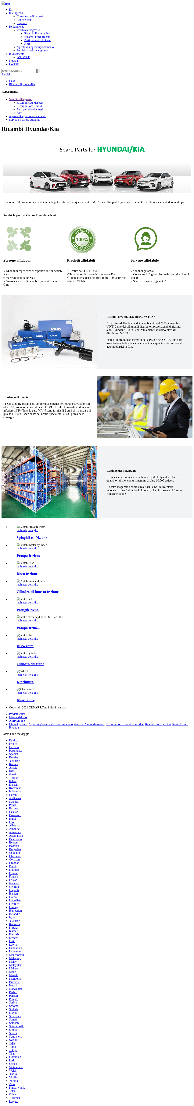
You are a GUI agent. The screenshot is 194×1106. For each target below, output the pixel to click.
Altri (27, 43)
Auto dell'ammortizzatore (89, 724)
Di (10, 9)
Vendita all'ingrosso (28, 30)
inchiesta (22, 530)
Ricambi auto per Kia (158, 724)
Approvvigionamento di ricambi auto (51, 724)
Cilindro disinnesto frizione (38, 592)
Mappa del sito (18, 717)
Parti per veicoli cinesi (37, 40)
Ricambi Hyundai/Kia (37, 33)
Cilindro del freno (30, 664)
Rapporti (22, 23)
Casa (12, 80)
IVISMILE (23, 57)
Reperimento (16, 26)
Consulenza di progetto (30, 16)
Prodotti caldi (17, 713)
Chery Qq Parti (18, 724)
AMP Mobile (17, 720)
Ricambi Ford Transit (37, 36)
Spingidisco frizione (32, 538)
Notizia (13, 60)
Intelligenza (16, 13)
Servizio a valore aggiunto (32, 50)
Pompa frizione (28, 556)
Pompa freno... (28, 628)
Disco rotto (25, 646)
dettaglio (33, 530)
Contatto (14, 64)
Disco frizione (27, 574)
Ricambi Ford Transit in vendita (125, 724)
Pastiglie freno (28, 610)
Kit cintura (25, 682)
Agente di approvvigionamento (35, 47)
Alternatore (25, 700)
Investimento (16, 53)
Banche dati (24, 19)
